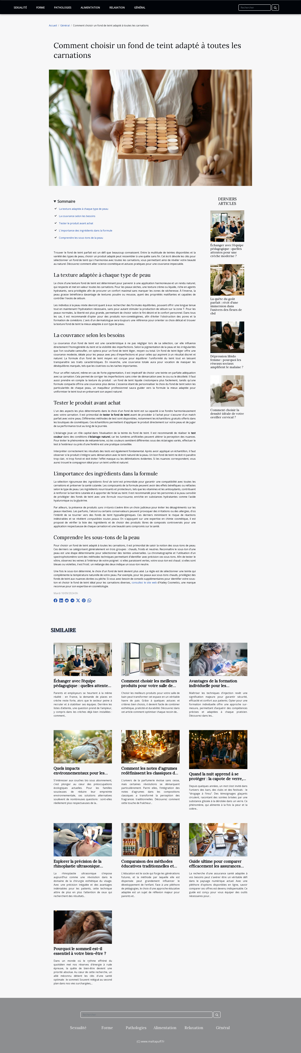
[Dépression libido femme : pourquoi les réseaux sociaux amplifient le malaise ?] (227, 337)
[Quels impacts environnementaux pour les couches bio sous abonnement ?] (83, 746)
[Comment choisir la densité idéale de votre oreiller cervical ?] (227, 391)
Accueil (53, 25)
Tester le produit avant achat (76, 223)
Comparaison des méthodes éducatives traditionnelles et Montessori (147, 866)
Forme (40, 7)
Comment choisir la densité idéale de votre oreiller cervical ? (227, 413)
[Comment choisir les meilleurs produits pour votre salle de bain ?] (150, 659)
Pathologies (62, 7)
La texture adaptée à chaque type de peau (83, 209)
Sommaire (66, 201)
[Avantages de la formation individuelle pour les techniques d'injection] (218, 659)
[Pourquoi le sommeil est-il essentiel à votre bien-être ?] (83, 927)
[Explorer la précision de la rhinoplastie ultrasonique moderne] (83, 839)
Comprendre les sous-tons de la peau (81, 237)
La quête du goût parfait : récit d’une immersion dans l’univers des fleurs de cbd (226, 306)
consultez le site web (144, 582)
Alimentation (90, 7)
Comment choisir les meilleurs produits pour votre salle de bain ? (149, 685)
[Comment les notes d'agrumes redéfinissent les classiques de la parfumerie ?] (150, 746)
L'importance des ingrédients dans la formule (85, 230)
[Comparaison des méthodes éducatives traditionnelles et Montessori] (150, 839)
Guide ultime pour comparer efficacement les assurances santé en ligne (215, 866)
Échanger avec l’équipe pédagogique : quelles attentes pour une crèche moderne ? (226, 250)
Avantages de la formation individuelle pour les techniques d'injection (213, 685)
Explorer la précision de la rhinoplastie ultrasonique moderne (77, 866)
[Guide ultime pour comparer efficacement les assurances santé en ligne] (218, 839)
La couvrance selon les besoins (77, 216)
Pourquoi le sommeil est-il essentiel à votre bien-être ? (80, 951)
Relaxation (117, 7)
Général (139, 7)
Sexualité (20, 7)
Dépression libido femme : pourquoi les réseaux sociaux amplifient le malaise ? (226, 361)
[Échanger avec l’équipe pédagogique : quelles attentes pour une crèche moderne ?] (227, 226)
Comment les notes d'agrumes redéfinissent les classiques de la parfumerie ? (149, 773)
